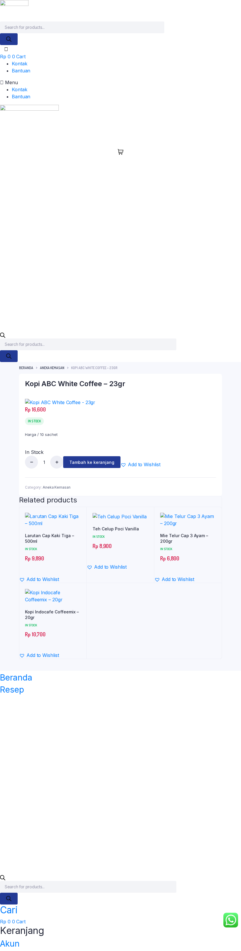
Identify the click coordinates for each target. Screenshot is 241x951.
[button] (120, 82)
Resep (12, 690)
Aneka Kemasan (52, 368)
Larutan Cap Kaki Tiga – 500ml (49, 538)
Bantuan (21, 71)
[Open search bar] (2, 335)
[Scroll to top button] (231, 927)
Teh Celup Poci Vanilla (116, 528)
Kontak (19, 64)
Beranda (26, 368)
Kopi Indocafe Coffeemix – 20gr (52, 614)
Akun (10, 944)
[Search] (9, 39)
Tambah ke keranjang (91, 462)
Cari (9, 910)
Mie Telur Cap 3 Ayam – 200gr (184, 538)
